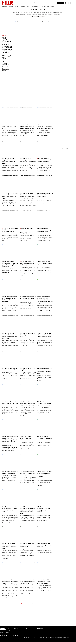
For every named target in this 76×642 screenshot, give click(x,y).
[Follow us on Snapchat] (11, 635)
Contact (27, 628)
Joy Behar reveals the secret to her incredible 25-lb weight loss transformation (28, 298)
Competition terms (37, 637)
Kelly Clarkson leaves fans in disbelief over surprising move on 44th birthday (10, 229)
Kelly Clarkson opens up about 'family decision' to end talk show (44, 263)
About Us (16, 628)
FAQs (26, 630)
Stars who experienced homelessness (26, 229)
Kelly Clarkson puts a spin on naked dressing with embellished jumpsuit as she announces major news (10, 439)
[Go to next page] (34, 603)
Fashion (17, 6)
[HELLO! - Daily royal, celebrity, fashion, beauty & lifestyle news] (68, 3)
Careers (23, 638)
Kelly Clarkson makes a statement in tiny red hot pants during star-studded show (9, 546)
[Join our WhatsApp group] (17, 635)
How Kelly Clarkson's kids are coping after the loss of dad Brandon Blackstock (45, 581)
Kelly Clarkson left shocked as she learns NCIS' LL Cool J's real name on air (45, 194)
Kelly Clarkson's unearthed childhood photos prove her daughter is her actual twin (27, 126)
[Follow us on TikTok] (6, 635)
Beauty (28, 6)
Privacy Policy (65, 635)
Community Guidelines (41, 635)
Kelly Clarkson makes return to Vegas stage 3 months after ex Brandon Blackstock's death (10, 509)
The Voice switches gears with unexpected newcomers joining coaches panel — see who (10, 195)
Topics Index (40, 630)
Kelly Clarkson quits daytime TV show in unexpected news (10, 369)
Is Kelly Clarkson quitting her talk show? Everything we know (10, 403)
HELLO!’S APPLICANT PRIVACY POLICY (62, 637)
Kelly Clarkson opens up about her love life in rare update (9, 126)
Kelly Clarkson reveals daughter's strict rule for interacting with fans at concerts (8, 160)
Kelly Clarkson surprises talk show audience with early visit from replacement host (27, 263)
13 (32, 603)
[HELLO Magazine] (7, 3)
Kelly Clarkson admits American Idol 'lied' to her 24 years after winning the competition (10, 264)
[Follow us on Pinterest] (13, 635)
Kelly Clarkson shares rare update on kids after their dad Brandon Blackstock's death (27, 403)
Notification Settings (26, 637)
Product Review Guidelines (32, 638)
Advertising (17, 630)
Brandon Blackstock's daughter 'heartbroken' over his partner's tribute (44, 438)
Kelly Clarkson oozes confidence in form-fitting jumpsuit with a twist (44, 229)
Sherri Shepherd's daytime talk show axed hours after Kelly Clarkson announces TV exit (44, 335)
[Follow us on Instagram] (0, 635)
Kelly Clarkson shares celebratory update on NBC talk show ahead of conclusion (28, 159)
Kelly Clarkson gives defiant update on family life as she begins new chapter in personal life (9, 299)
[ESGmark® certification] (8, 629)
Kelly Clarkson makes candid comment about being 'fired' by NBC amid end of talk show (45, 126)
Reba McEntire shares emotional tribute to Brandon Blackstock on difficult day (44, 403)
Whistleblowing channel (54, 635)
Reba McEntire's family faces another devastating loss (10, 472)
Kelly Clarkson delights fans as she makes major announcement (27, 545)
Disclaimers (24, 635)
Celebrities (4, 6)
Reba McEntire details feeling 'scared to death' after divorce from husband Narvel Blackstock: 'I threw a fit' (27, 582)
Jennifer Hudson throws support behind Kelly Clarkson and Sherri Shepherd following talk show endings (45, 300)
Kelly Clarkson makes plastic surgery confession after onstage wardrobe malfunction (44, 474)
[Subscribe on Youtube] (9, 635)
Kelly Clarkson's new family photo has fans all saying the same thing (27, 473)
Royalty (11, 6)
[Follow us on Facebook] (2, 635)
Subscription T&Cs (41, 628)
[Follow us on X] (4, 635)
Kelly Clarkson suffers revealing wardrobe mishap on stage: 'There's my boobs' (7, 51)
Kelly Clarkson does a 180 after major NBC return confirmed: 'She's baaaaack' (27, 194)
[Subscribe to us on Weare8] (15, 635)
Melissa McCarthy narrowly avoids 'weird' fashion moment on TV (26, 438)
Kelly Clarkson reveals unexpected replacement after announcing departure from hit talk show (10, 335)
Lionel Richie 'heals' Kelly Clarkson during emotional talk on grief (44, 545)
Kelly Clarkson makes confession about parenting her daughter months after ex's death (44, 509)
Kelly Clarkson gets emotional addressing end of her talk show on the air (44, 159)
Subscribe (61, 2)
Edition (46, 2)
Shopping (43, 6)
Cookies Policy (31, 635)
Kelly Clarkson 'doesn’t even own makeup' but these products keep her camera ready (44, 370)
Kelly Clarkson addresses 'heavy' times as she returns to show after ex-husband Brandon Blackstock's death (10, 582)
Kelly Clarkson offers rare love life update (28, 369)
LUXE (48, 6)
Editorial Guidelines (48, 637)
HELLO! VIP (52, 6)
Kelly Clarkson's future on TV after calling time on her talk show (27, 334)
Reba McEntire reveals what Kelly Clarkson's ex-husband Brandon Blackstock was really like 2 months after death (27, 510)
